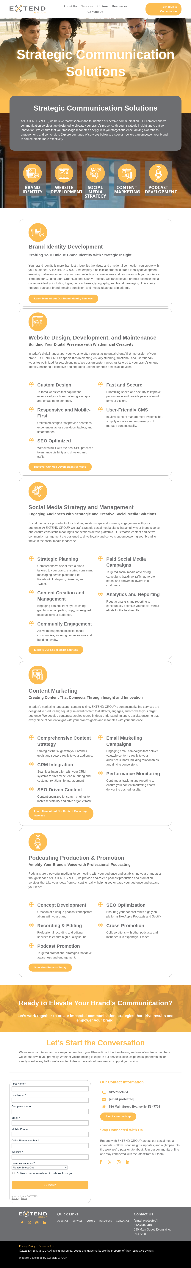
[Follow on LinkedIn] (127, 1162)
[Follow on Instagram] (118, 1162)
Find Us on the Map (118, 1116)
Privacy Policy (27, 1246)
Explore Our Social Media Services (56, 649)
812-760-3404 (118, 1092)
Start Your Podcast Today (50, 967)
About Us (70, 6)
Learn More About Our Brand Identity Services (63, 298)
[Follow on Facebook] (100, 1162)
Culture (102, 6)
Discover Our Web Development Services (60, 466)
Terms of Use (46, 1246)
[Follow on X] (109, 1162)
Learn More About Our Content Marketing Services (60, 813)
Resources (119, 6)
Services (87, 6)
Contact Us (95, 12)
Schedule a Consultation (168, 9)
